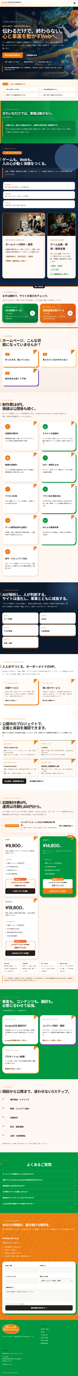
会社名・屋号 (8, 1265)
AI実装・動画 (44, 1338)
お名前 (43, 1265)
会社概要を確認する (37, 781)
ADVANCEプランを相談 (20, 953)
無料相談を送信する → (39, 1308)
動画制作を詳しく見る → (13, 1069)
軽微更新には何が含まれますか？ (14, 1186)
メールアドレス (10, 1276)
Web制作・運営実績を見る (14, 781)
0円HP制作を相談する (12, 55)
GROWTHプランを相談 (57, 891)
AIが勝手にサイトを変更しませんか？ (16, 1192)
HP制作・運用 (45, 1329)
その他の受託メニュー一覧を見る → (14, 1010)
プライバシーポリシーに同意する (16, 1304)
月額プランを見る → (11, 700)
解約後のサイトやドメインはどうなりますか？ (19, 1198)
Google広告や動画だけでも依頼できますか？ (18, 1203)
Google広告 (44, 1335)
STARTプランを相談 (20, 891)
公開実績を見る (31, 55)
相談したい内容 (44, 1276)
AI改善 (42, 1332)
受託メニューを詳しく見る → (53, 1040)
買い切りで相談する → (49, 700)
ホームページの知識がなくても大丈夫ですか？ (19, 1174)
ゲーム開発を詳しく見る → (59, 274)
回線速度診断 (44, 1343)
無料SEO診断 (44, 1340)
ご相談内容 (9, 1287)
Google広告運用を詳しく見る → (16, 1040)
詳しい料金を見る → (66, 826)
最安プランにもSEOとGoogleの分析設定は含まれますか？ (23, 1180)
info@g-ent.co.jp (7, 1364)
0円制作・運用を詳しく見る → (16, 261)
